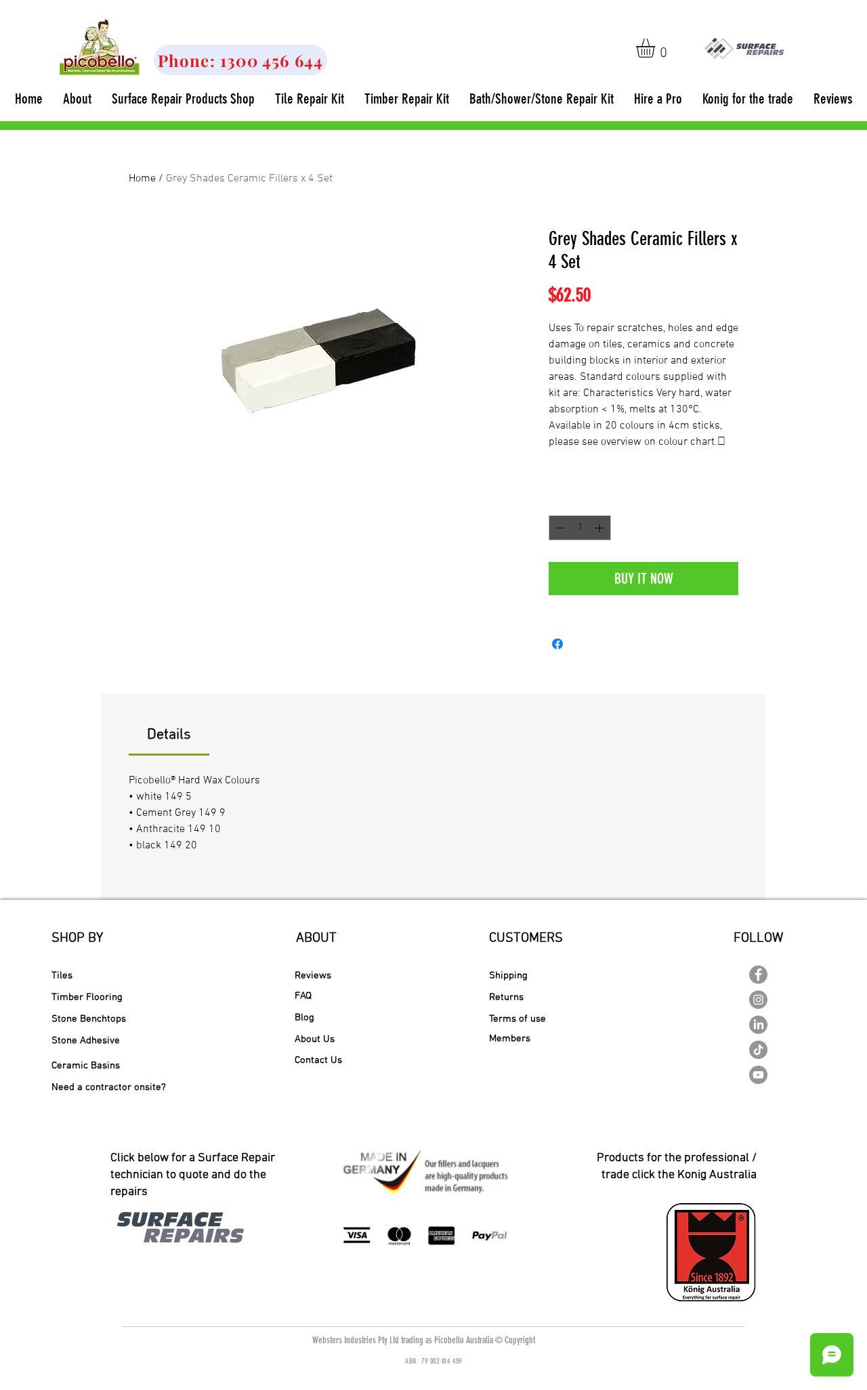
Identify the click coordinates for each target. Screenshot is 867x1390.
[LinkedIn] (758, 1025)
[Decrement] (559, 528)
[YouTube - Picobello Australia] (758, 1075)
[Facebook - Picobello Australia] (758, 974)
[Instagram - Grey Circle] (758, 1000)
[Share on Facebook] (557, 644)
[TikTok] (758, 1050)
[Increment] (600, 528)
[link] (656, 48)
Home (142, 179)
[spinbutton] (580, 528)
